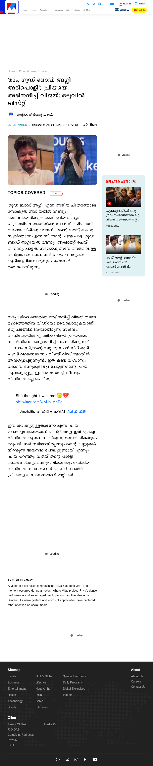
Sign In (127, 3)
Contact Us (138, 687)
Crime (68, 10)
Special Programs (74, 676)
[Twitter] (94, 4)
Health (12, 695)
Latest (44, 71)
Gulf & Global (44, 676)
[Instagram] (100, 4)
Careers (136, 681)
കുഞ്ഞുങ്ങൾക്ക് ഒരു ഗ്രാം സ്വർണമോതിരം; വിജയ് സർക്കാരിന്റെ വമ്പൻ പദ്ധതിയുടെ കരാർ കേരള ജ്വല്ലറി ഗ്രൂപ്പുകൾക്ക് (122, 215)
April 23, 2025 (77, 412)
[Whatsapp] (88, 4)
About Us (137, 676)
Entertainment (45, 10)
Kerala (33, 10)
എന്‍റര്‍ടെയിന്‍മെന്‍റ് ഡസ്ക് (35, 115)
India (39, 695)
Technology (15, 701)
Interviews (42, 707)
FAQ (11, 745)
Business (13, 682)
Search (142, 3)
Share (93, 125)
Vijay (55, 193)
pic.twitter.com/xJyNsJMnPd (39, 402)
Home (25, 10)
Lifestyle (41, 682)
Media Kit (50, 724)
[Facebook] (106, 4)
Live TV (142, 10)
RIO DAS (14, 730)
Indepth (68, 695)
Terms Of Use (17, 724)
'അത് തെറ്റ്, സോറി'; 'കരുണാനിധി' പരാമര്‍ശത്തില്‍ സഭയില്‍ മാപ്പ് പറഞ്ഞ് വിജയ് (122, 262)
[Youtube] (112, 4)
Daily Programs (73, 682)
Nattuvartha (58, 10)
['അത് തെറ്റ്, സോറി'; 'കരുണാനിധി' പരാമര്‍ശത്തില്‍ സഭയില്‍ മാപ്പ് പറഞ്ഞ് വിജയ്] (123, 245)
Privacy (12, 740)
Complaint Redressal (21, 735)
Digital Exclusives (74, 689)
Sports (77, 10)
